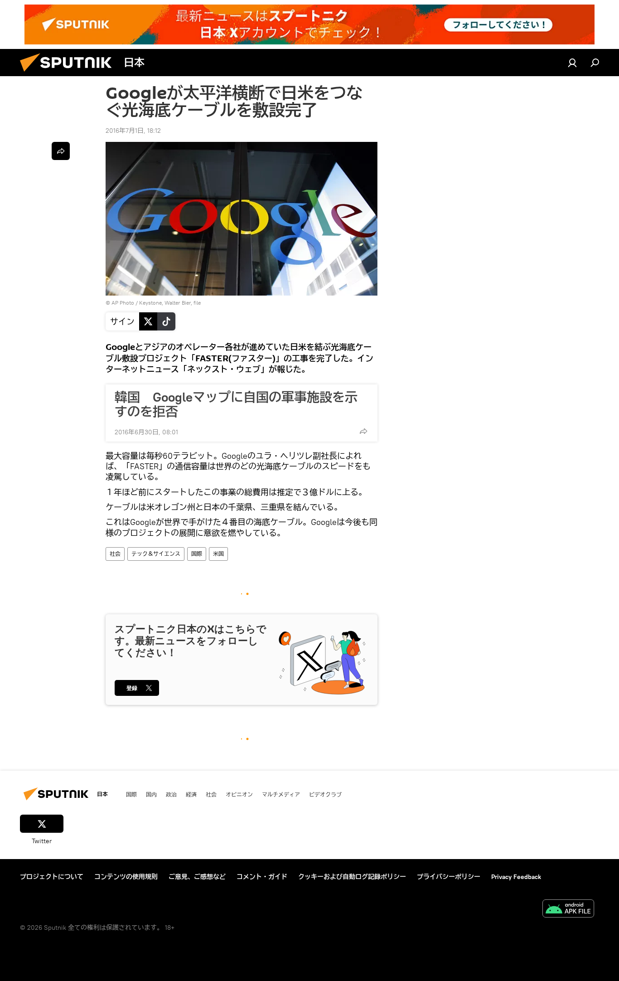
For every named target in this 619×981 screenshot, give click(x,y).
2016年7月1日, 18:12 (133, 130)
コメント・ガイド (262, 877)
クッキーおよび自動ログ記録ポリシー (352, 877)
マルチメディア (281, 794)
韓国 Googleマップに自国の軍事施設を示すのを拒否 (236, 404)
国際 (196, 553)
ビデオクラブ (325, 794)
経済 (191, 794)
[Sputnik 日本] (69, 74)
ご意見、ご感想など (197, 877)
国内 (151, 794)
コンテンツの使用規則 (126, 877)
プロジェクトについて (51, 877)
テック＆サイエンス (155, 553)
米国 (218, 553)
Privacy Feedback (516, 877)
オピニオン (239, 794)
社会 (115, 553)
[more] (363, 431)
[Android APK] (568, 909)
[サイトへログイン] (572, 62)
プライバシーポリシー (448, 877)
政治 (171, 794)
